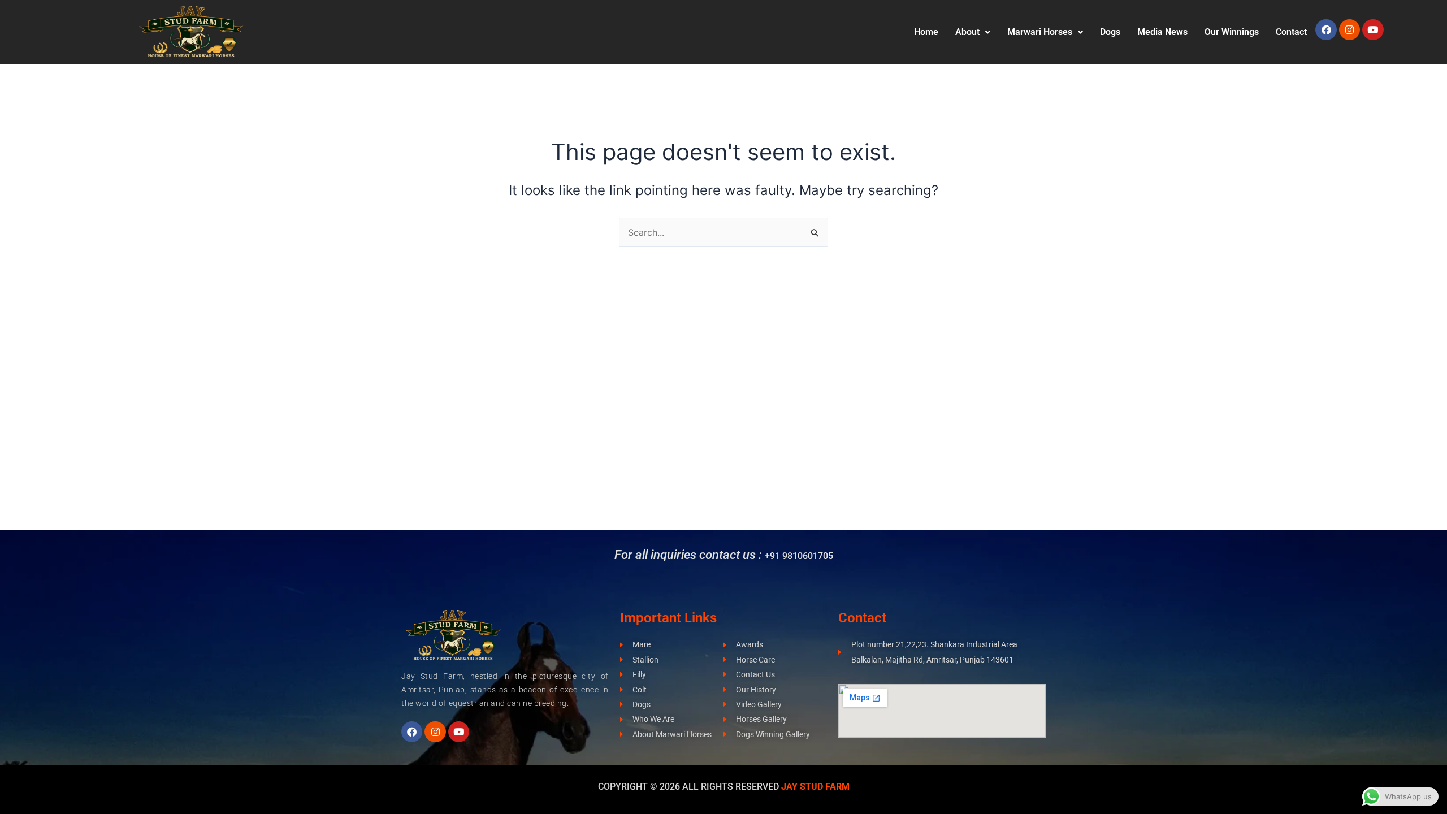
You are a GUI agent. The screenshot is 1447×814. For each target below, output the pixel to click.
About (967, 32)
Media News (1162, 32)
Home (926, 32)
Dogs (1110, 32)
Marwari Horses (1039, 32)
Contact (1291, 32)
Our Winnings (1232, 32)
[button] (973, 32)
